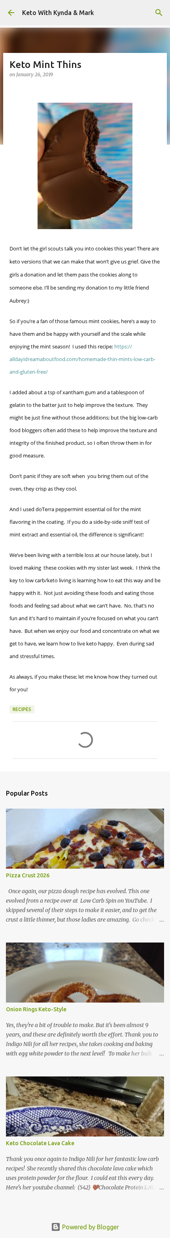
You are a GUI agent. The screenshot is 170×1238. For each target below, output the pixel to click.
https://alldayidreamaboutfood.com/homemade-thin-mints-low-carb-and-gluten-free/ (82, 359)
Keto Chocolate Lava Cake (40, 1143)
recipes (22, 709)
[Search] (159, 12)
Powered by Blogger (89, 1226)
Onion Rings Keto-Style (36, 1009)
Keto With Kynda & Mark (58, 12)
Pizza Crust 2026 (27, 875)
